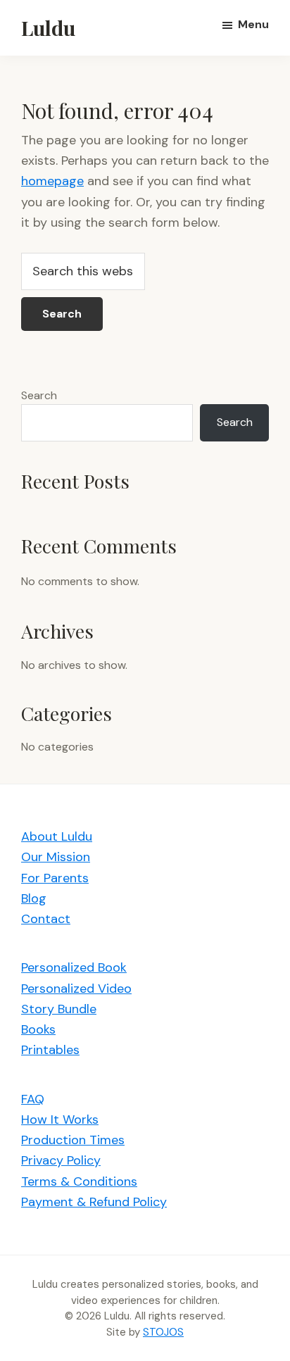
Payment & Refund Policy (94, 1201)
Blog (33, 898)
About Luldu (56, 836)
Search (39, 395)
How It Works (60, 1119)
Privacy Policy (61, 1160)
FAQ (32, 1099)
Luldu (48, 27)
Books (38, 1029)
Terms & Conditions (79, 1181)
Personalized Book (74, 967)
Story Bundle (58, 1009)
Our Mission (55, 856)
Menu (253, 24)
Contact (45, 918)
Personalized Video (76, 988)
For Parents (55, 878)
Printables (50, 1049)
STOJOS (163, 1332)
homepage (52, 181)
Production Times (73, 1139)
